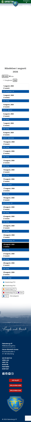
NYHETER (5, 364)
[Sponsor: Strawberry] (26, 2)
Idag (15, 80)
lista (11, 77)
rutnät (5, 77)
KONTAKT (5, 369)
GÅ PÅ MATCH (7, 358)
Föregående (8, 80)
